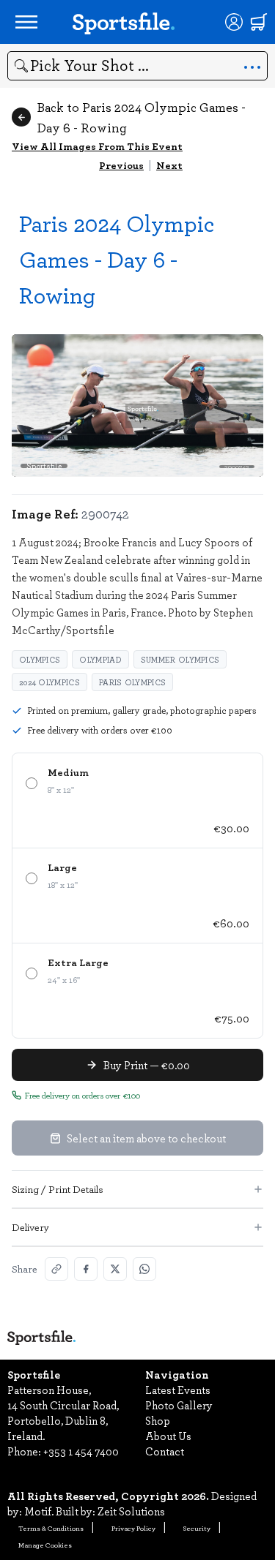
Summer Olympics (180, 659)
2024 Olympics (49, 682)
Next (169, 165)
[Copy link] (56, 1269)
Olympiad (100, 659)
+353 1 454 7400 (81, 1451)
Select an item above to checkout (146, 1138)
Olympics (39, 659)
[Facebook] (86, 1269)
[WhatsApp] (144, 1269)
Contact (164, 1451)
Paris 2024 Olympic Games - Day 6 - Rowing (116, 258)
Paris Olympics (132, 682)
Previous (121, 165)
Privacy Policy (133, 1528)
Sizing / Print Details (57, 1189)
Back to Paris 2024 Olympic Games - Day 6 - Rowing (141, 117)
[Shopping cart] (259, 22)
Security (196, 1528)
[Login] (234, 22)
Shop (157, 1420)
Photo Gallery (179, 1405)
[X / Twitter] (115, 1269)
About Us (168, 1435)
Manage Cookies (45, 1545)
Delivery (30, 1227)
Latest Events (177, 1389)
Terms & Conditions (51, 1528)
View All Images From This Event (97, 146)
